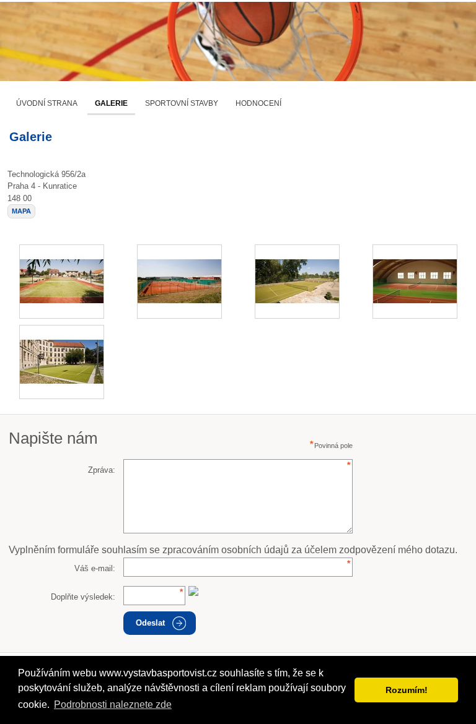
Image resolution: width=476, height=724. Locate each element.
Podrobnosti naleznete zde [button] (113, 704)
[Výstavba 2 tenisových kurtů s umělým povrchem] (297, 281)
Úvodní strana (46, 103)
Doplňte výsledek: (83, 596)
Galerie (111, 103)
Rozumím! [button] (407, 690)
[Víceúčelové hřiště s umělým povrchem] (61, 281)
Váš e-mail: (94, 568)
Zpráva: (101, 470)
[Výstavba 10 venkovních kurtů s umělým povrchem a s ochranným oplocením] (179, 281)
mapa (21, 211)
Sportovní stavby (181, 103)
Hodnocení (258, 103)
